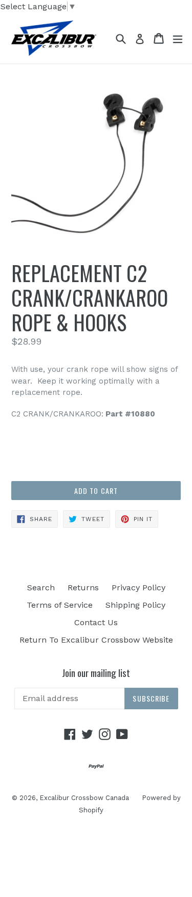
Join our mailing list (96, 673)
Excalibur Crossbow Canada (84, 798)
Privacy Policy (138, 587)
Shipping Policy (135, 605)
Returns (83, 587)
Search (41, 587)
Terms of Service (60, 605)
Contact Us (96, 622)
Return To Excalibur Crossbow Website (96, 640)
